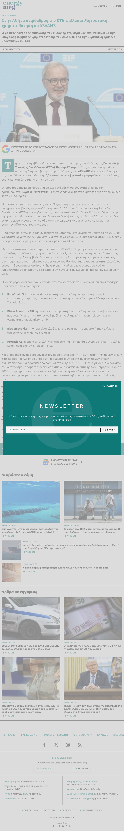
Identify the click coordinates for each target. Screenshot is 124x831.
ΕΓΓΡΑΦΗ (109, 430)
